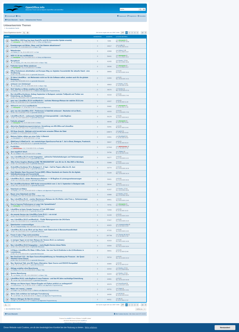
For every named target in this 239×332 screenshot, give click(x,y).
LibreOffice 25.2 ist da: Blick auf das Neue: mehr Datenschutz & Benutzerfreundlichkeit (44, 230)
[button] (122, 32)
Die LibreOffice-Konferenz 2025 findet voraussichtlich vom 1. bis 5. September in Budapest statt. (48, 184)
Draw (35, 133)
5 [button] (137, 33)
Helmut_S (16, 52)
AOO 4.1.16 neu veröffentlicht (22, 56)
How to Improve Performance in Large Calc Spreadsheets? (33, 204)
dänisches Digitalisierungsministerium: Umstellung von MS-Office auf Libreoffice (42, 126)
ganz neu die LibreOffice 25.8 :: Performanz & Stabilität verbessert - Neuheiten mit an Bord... (46, 111)
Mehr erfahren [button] (91, 327)
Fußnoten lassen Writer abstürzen (24, 66)
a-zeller (15, 47)
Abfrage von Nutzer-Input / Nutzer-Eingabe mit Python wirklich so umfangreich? (41, 284)
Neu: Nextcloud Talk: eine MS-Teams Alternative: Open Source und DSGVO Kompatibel (44, 263)
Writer (39, 67)
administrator (17, 148)
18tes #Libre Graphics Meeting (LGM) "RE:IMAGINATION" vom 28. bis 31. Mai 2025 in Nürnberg (47, 162)
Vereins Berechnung (18, 273)
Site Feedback (43, 236)
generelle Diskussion (38, 74)
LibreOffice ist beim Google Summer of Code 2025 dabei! (33, 209)
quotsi (15, 133)
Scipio (15, 290)
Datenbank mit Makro (19, 189)
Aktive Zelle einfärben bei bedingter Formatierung (30, 294)
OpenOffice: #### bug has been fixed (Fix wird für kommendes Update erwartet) (41, 40)
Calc (37, 52)
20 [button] (142, 33)
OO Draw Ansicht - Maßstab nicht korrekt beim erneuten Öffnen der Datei (38, 131)
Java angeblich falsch (19, 152)
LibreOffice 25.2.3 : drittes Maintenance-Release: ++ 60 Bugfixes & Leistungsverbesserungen (46, 179)
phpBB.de (84, 320)
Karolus (15, 90)
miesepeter (16, 42)
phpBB (69, 318)
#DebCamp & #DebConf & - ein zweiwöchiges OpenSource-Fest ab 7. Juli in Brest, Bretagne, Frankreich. (51, 141)
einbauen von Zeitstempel (20, 84)
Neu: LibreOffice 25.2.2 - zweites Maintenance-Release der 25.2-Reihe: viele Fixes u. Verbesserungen (49, 199)
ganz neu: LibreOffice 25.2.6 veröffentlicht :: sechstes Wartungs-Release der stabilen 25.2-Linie (47, 101)
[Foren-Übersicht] (15, 8)
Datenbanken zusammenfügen (22, 225)
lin (13, 74)
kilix (14, 300)
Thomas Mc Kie (18, 236)
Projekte (41, 148)
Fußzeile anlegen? (18, 121)
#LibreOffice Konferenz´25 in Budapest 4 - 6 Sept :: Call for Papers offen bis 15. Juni (43, 167)
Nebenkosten (16, 50)
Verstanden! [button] (225, 328)
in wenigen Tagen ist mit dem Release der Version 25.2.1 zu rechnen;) (37, 240)
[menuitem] (18, 16)
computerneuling (21, 226)
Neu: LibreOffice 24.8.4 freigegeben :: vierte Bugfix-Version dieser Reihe (38, 245)
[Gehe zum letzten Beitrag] (127, 40)
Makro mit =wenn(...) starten (21, 289)
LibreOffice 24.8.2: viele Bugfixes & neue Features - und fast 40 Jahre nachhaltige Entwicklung (47, 278)
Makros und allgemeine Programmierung (47, 90)
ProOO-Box (15, 147)
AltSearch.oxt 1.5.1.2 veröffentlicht (24, 106)
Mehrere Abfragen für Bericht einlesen (25, 299)
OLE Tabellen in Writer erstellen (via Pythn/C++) (29, 89)
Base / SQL (37, 47)
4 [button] (134, 33)
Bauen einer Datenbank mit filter (23, 194)
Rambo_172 (19, 62)
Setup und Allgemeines (44, 42)
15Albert (18, 153)
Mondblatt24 (17, 138)
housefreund (17, 285)
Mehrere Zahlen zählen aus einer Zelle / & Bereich (30, 136)
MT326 (18, 295)
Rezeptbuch (15, 61)
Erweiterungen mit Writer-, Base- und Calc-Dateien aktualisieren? (35, 45)
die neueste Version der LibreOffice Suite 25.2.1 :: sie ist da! (34, 214)
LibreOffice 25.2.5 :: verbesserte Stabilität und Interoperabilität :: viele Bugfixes (41, 116)
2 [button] (129, 33)
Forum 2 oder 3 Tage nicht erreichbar (25, 235)
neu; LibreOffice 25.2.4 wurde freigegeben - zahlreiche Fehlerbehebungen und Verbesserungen (47, 157)
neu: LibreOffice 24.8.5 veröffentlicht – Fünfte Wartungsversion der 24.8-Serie (40, 219)
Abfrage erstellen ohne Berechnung (24, 268)
